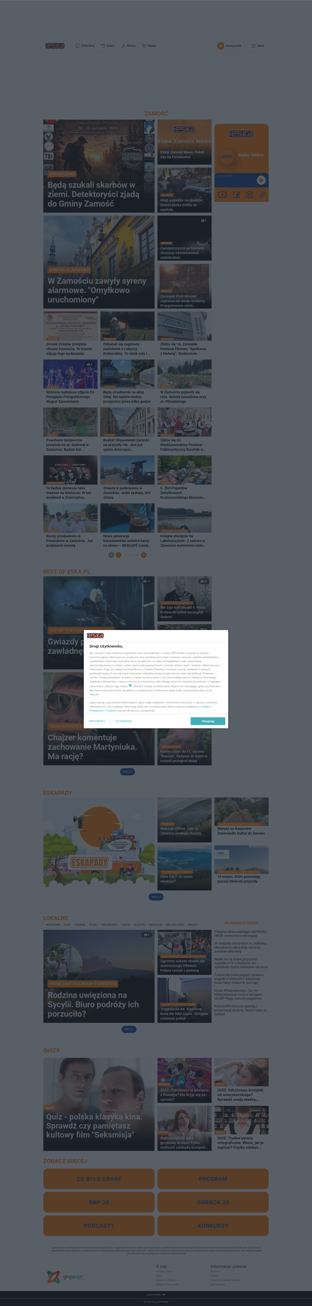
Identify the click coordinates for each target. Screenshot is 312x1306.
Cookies (111, 710)
